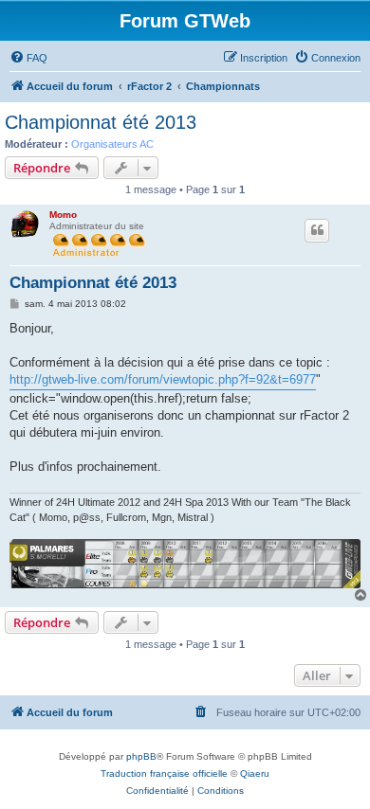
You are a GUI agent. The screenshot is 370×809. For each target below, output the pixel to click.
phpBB (141, 756)
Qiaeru (254, 773)
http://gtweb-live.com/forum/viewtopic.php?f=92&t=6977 (162, 379)
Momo (63, 214)
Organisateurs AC (112, 144)
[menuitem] (28, 57)
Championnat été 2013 (100, 122)
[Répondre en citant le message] (317, 230)
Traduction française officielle (164, 773)
